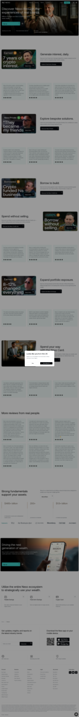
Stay (33, 363)
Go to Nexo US (46, 363)
